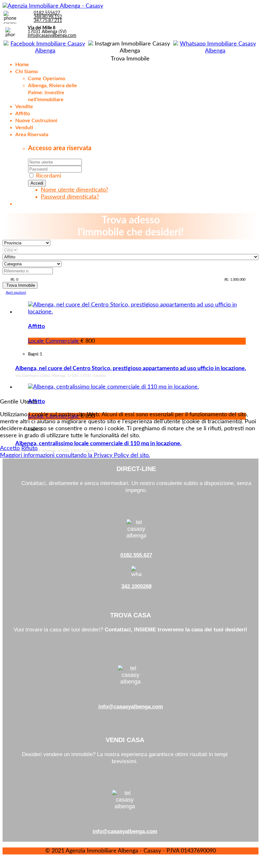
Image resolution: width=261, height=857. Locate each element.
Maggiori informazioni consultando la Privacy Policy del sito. (75, 455)
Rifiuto (29, 448)
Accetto (10, 448)
